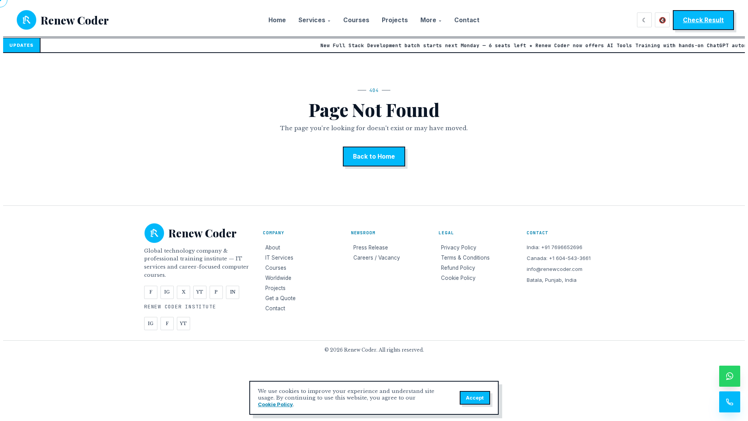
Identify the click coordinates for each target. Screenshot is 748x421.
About (272, 247)
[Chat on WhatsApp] (729, 376)
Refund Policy (458, 268)
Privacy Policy (458, 247)
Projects (395, 20)
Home (277, 20)
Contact (467, 20)
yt (199, 292)
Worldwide (278, 278)
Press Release (370, 247)
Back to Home (374, 156)
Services (314, 20)
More (431, 20)
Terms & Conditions (465, 258)
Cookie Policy (275, 404)
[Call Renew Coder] (729, 401)
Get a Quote (280, 298)
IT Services (279, 258)
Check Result (703, 20)
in (232, 292)
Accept (475, 398)
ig (167, 292)
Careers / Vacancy (376, 258)
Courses (356, 20)
